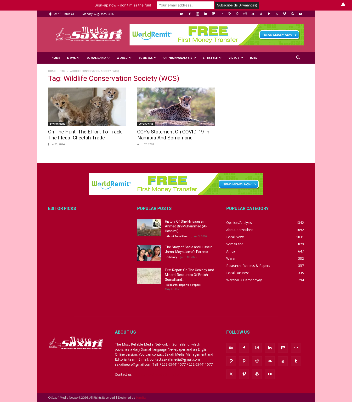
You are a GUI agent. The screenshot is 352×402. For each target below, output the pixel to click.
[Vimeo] (284, 14)
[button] (298, 58)
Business (145, 58)
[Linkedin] (205, 14)
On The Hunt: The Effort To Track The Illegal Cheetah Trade (85, 135)
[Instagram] (197, 14)
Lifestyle (210, 58)
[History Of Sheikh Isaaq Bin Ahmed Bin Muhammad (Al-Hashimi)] (149, 227)
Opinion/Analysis (177, 58)
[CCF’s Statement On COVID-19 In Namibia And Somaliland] (176, 107)
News (71, 58)
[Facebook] (189, 14)
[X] (276, 14)
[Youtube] (300, 14)
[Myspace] (221, 14)
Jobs (253, 58)
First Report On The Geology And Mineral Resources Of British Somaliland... (189, 274)
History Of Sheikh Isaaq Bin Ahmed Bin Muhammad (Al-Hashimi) (186, 226)
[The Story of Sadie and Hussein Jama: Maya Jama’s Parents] (149, 253)
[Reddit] (245, 14)
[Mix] (213, 14)
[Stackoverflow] (260, 14)
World (122, 58)
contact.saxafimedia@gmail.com (158, 374)
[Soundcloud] (252, 14)
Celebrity (171, 257)
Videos (233, 58)
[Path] (229, 14)
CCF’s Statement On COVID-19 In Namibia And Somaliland (173, 135)
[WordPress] (292, 14)
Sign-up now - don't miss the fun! (123, 5)
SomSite (141, 398)
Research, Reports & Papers (183, 284)
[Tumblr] (268, 14)
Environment (57, 123)
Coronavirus (146, 123)
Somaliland (96, 58)
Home (55, 58)
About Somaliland (177, 236)
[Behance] (181, 14)
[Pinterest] (237, 14)
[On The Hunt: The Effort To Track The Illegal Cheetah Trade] (87, 107)
